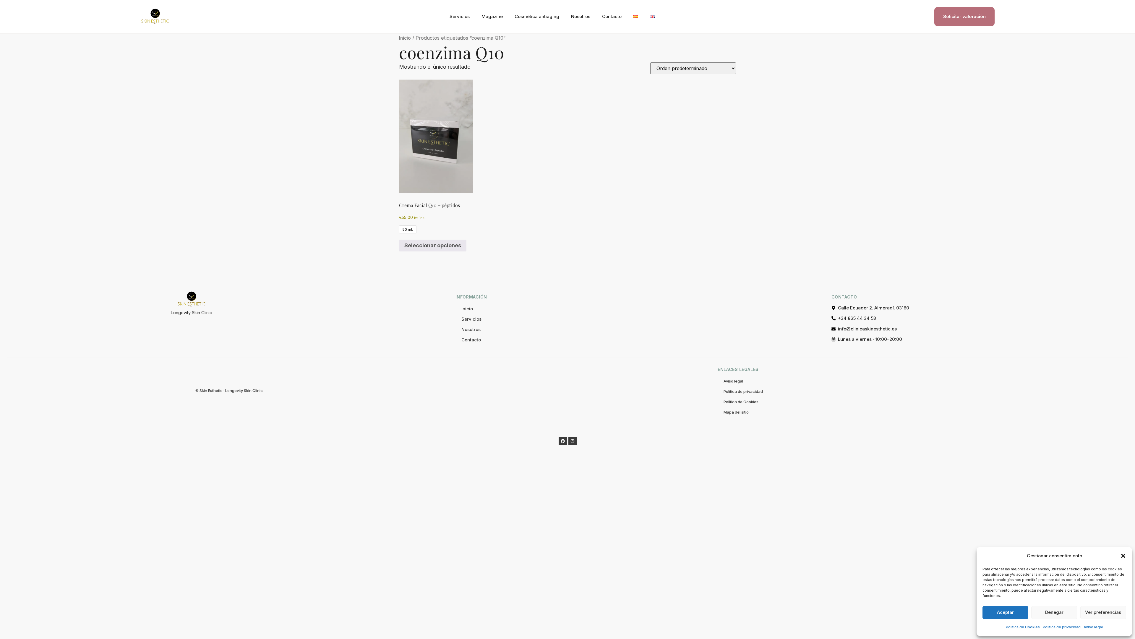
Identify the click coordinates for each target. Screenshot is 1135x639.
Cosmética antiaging (537, 16)
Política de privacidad (1062, 627)
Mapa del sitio (736, 412)
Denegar (1054, 612)
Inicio (405, 38)
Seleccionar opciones (432, 245)
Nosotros (580, 16)
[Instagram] (572, 441)
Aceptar (1005, 612)
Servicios (460, 16)
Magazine (492, 16)
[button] (1123, 556)
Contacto (612, 16)
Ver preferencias (1103, 612)
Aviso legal (1093, 627)
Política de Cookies (1023, 627)
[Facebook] (563, 441)
